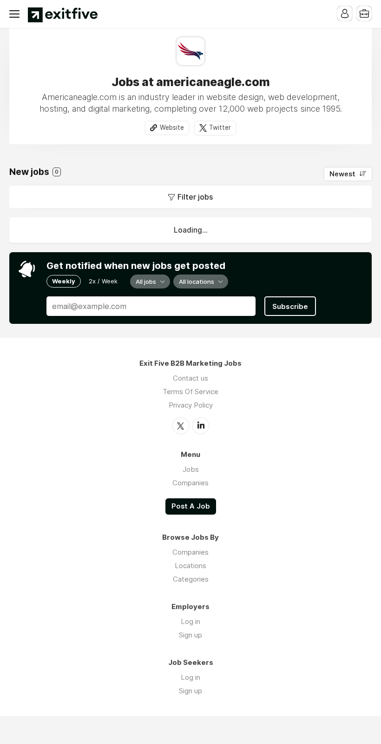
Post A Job (190, 506)
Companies (190, 482)
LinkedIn (201, 426)
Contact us (190, 378)
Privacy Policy (191, 405)
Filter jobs (195, 196)
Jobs (191, 469)
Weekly (63, 281)
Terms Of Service (190, 391)
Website (172, 127)
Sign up (190, 634)
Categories (191, 579)
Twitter (220, 127)
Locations (190, 565)
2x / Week (103, 281)
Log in (190, 621)
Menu (16, 14)
